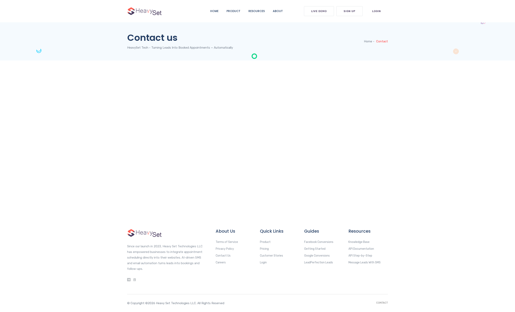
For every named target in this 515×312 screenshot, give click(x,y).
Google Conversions (317, 255)
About (278, 11)
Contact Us (223, 255)
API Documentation (361, 249)
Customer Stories (271, 255)
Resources (256, 11)
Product (233, 11)
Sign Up (349, 11)
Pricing (264, 249)
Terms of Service (227, 242)
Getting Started (314, 249)
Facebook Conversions (318, 242)
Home (214, 11)
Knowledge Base (359, 242)
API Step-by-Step (360, 255)
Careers (221, 262)
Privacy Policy (225, 249)
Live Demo (319, 11)
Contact (382, 302)
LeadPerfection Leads (318, 262)
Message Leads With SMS (364, 262)
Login (376, 11)
